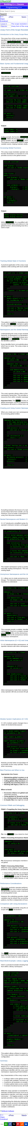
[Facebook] (10, 1124)
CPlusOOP (5, 1)
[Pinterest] (18, 1124)
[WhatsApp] (6, 1124)
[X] (14, 1124)
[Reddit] (22, 1124)
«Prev (11, 17)
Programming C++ (14, 7)
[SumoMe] (26, 1124)
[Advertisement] (14, 243)
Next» (24, 17)
